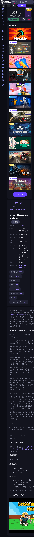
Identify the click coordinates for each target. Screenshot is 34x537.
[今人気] (3, 18)
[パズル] (3, 70)
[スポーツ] (3, 61)
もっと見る (21, 194)
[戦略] (3, 77)
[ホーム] (3, 8)
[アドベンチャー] (3, 45)
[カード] (3, 48)
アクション (19, 203)
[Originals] (3, 24)
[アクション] (3, 42)
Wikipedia (23, 265)
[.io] (3, 35)
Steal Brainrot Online (17, 210)
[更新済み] (3, 21)
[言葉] (3, 80)
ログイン (22, 6)
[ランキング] (3, 31)
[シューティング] (3, 58)
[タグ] (3, 85)
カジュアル (30, 447)
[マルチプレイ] (3, 27)
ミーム (11, 206)
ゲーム (11, 203)
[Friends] (3, 5)
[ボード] (3, 74)
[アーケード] (3, 39)
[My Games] (9, 5)
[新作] (3, 15)
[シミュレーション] (3, 54)
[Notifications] (14, 5)
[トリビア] (3, 67)
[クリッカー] (3, 51)
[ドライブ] (3, 64)
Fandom (22, 268)
